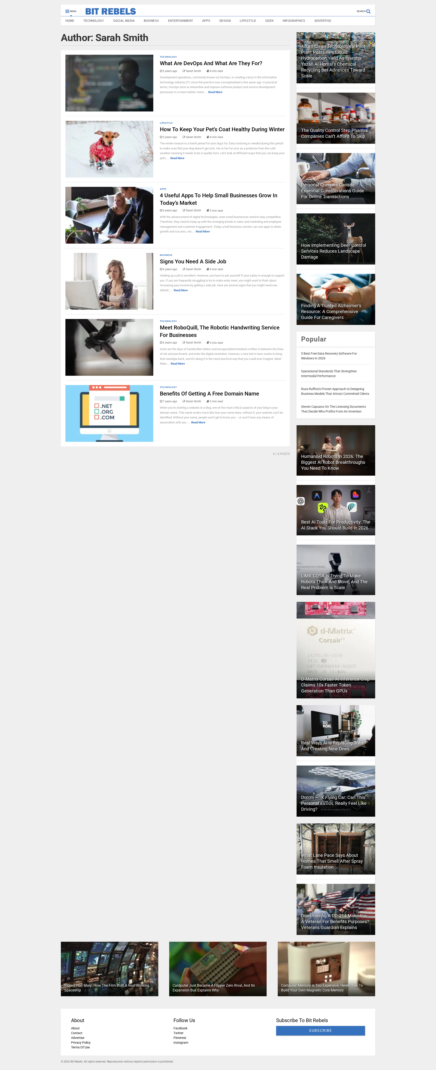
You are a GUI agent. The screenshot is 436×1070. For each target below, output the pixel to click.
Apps (163, 189)
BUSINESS (151, 20)
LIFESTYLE (248, 20)
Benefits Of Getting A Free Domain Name (209, 393)
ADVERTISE (322, 20)
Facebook (180, 1028)
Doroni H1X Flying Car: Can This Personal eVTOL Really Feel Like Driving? (334, 803)
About (75, 1028)
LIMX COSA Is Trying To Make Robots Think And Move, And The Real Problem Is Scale (334, 581)
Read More (215, 92)
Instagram (180, 1042)
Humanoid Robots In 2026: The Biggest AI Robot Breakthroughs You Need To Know (333, 462)
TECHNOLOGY (93, 20)
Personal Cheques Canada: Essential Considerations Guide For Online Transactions (332, 190)
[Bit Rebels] (108, 12)
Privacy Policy (81, 1042)
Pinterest (179, 1038)
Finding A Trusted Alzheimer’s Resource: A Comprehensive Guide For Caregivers (331, 311)
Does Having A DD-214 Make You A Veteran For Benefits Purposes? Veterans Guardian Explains (335, 921)
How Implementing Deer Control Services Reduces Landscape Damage (333, 251)
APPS (206, 20)
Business (166, 255)
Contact (76, 1033)
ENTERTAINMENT (180, 20)
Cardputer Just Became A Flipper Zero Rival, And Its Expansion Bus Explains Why (214, 987)
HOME (69, 20)
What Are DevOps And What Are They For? (211, 63)
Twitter (178, 1033)
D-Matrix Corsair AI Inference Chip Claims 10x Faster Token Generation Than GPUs (335, 685)
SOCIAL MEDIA (124, 20)
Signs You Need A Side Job (193, 261)
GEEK (269, 20)
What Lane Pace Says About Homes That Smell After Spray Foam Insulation (332, 861)
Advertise (77, 1038)
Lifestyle (166, 123)
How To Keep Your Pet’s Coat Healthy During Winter (222, 129)
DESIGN (225, 20)
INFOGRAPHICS (294, 20)
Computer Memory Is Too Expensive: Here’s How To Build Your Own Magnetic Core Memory (322, 987)
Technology (168, 57)
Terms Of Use (80, 1047)
